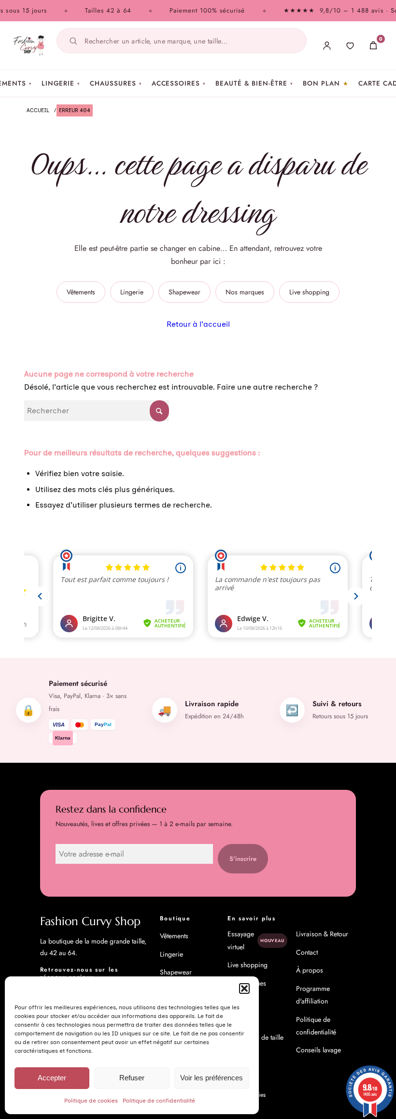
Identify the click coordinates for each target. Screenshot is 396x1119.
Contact (307, 952)
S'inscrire (242, 858)
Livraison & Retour (322, 934)
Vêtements (81, 292)
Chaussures (115, 83)
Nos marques (245, 292)
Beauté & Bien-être (254, 83)
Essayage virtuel (255, 940)
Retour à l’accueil (198, 324)
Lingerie (61, 83)
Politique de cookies (91, 1100)
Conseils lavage (318, 1050)
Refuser (131, 1078)
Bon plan (321, 83)
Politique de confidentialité (159, 1100)
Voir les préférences (211, 1078)
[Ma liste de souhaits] (350, 45)
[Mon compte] (327, 45)
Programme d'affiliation (313, 995)
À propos (309, 970)
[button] (244, 988)
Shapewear (184, 292)
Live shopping (309, 292)
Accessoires (179, 83)
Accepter (52, 1078)
